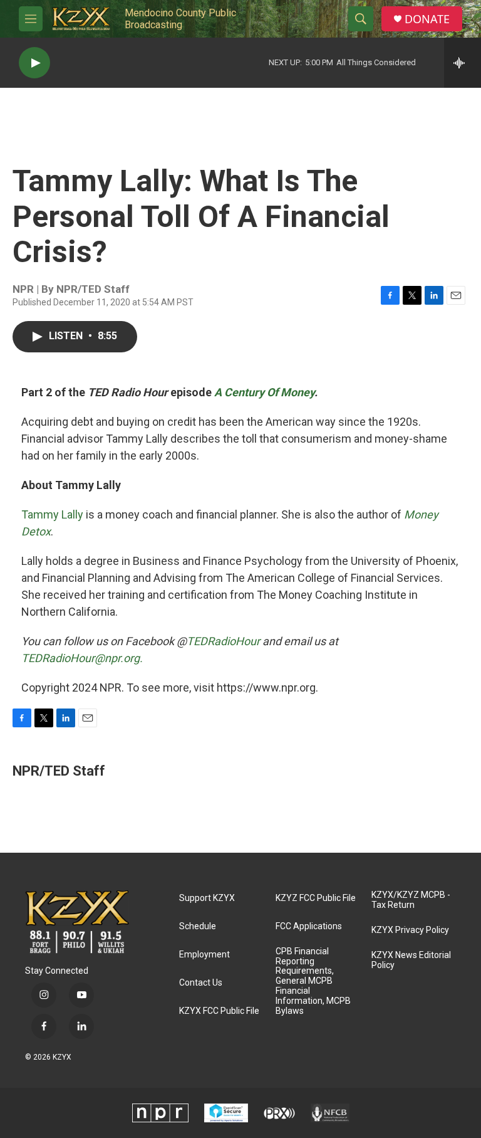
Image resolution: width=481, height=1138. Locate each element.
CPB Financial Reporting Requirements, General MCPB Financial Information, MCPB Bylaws (313, 981)
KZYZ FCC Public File (316, 898)
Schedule (197, 926)
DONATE (427, 19)
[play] (34, 63)
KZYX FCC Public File (219, 1011)
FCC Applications (309, 926)
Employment (204, 954)
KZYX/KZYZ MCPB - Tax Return (410, 900)
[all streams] (462, 63)
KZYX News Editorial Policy (411, 960)
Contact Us (200, 983)
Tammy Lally (52, 514)
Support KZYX (207, 898)
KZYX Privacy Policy (410, 930)
